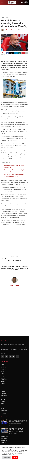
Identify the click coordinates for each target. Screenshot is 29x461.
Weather (3, 408)
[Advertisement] (14, 8)
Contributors (4, 395)
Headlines (3, 369)
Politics (3, 376)
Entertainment (5, 386)
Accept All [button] (15, 457)
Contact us (4, 440)
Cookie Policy (4, 436)
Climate (3, 401)
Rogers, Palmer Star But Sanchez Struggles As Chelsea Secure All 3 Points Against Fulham (18, 422)
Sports (6, 17)
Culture (2, 403)
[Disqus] (14, 312)
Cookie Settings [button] (6, 457)
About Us (3, 442)
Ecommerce (4, 379)
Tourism (3, 405)
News (2, 366)
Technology (3, 406)
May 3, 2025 (17, 29)
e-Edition (3, 413)
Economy (3, 381)
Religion (3, 391)
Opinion (3, 390)
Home (2, 17)
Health (2, 373)
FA (13, 224)
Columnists (3, 393)
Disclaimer (4, 438)
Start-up (3, 383)
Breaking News (4, 367)
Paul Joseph (9, 29)
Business (3, 378)
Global (3, 399)
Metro (2, 371)
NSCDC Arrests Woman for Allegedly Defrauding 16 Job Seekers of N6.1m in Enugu (16, 430)
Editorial (3, 397)
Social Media (4, 410)
